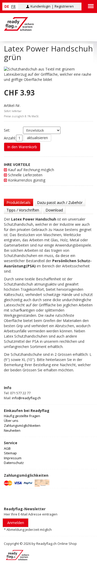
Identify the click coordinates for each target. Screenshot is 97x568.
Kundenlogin (40, 6)
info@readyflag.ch (26, 398)
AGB (7, 448)
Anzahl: (10, 137)
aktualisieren (37, 137)
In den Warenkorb (22, 146)
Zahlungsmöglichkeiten (22, 425)
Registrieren (64, 6)
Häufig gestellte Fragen (22, 416)
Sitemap (10, 453)
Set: (10, 130)
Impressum (12, 458)
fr (13, 6)
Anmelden (15, 522)
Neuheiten (12, 430)
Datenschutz (14, 462)
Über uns (11, 420)
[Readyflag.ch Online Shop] (19, 21)
